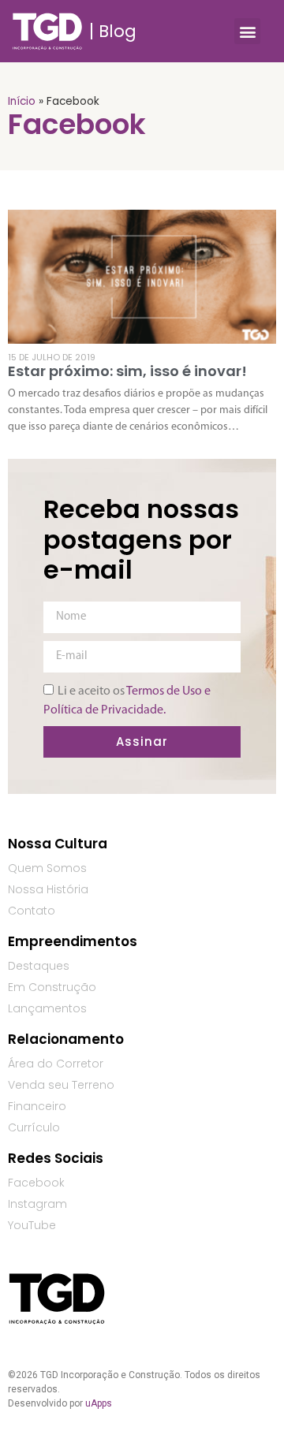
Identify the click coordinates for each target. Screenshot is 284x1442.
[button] (247, 31)
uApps (98, 1403)
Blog (117, 31)
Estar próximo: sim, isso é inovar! (127, 371)
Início (22, 101)
